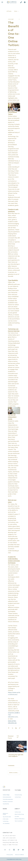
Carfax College (6, 794)
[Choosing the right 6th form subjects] (17, 746)
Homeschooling (18, 794)
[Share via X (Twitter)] (12, 728)
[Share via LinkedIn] (16, 728)
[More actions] (19, 19)
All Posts (9, 11)
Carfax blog (5, 821)
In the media (5, 819)
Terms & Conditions (19, 854)
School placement (7, 797)
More (15, 11)
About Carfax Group (19, 814)
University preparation (8, 799)
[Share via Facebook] (8, 728)
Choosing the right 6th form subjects (15, 755)
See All (18, 736)
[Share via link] (19, 728)
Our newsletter (6, 823)
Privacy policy (10, 854)
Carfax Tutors (18, 797)
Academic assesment (8, 801)
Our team (17, 816)
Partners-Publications (19, 818)
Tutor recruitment (18, 821)
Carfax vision (18, 812)
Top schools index (7, 816)
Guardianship (6, 803)
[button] (25, 2)
